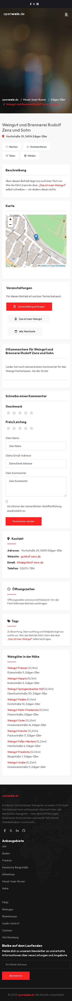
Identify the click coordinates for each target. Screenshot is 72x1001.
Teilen (11, 155)
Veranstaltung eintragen (31, 306)
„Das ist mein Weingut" (52, 185)
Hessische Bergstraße (15, 867)
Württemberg (10, 937)
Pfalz (5, 902)
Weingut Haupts (17, 678)
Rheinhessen (9, 916)
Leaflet (43, 265)
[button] (36, 237)
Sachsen (7, 930)
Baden (6, 853)
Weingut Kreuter (17, 731)
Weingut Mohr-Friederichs (23, 710)
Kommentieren (38, 146)
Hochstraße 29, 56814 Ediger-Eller (26, 136)
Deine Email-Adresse (18, 455)
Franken (7, 860)
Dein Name (12, 438)
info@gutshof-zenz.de (30, 562)
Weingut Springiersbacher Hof (25, 689)
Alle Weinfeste (27, 331)
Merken (13, 146)
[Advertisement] (36, 57)
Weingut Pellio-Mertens (21, 741)
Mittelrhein (8, 874)
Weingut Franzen (17, 668)
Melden (31, 155)
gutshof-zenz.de (31, 556)
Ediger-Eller (58, 99)
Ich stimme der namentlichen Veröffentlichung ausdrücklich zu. (34, 508)
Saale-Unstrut (10, 923)
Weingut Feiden (17, 699)
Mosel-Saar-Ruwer (34, 99)
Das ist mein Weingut (30, 319)
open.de (14, 14)
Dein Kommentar (16, 473)
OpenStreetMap (58, 265)
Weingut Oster (16, 720)
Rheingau (7, 909)
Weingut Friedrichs (18, 752)
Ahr (4, 846)
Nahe (5, 888)
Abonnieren (15, 975)
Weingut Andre (16, 762)
